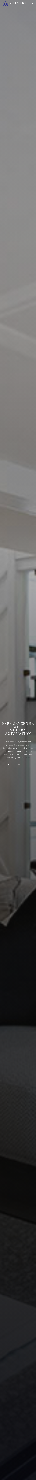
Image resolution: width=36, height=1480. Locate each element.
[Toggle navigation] (33, 3)
